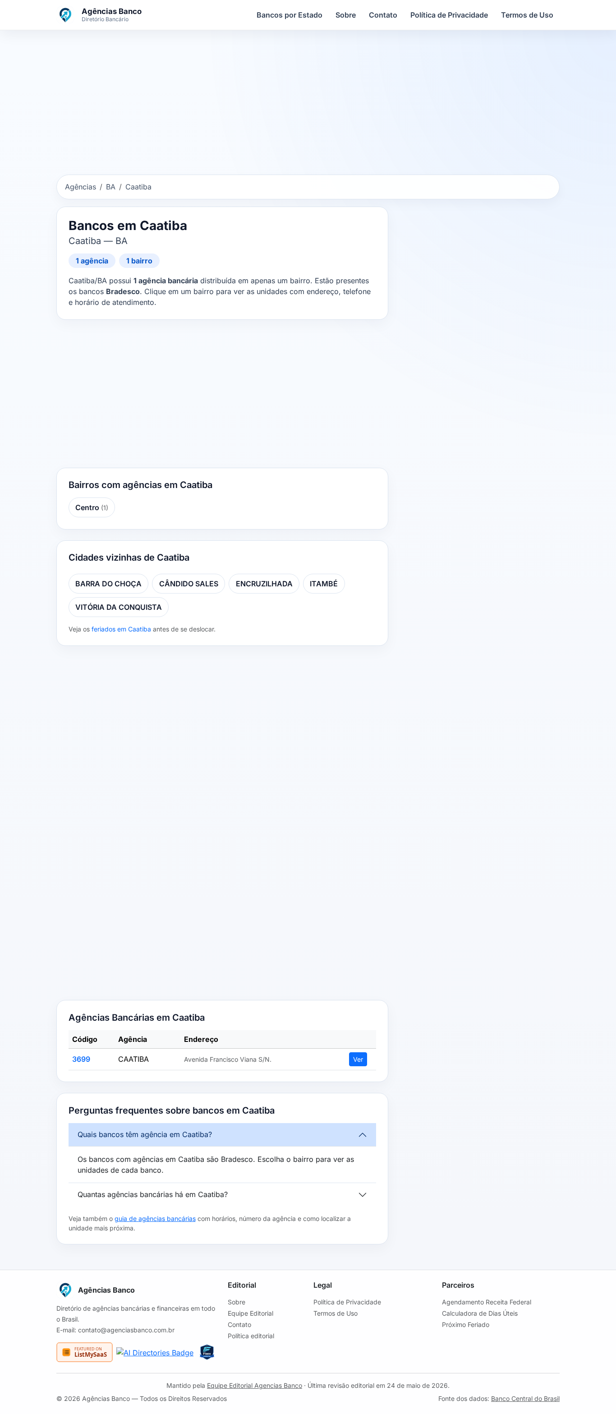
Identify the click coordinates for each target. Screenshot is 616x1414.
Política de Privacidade (449, 14)
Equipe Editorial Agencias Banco (254, 1385)
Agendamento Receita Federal (486, 1302)
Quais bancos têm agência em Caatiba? (145, 1134)
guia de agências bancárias (155, 1218)
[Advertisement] (308, 104)
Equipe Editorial (250, 1313)
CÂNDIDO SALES (188, 583)
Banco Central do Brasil (525, 1398)
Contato (383, 14)
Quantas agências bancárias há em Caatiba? (153, 1194)
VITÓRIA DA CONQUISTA (118, 607)
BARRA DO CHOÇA (108, 583)
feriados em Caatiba (121, 629)
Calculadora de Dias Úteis (480, 1313)
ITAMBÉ (324, 583)
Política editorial (251, 1336)
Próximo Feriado (465, 1324)
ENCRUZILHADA (264, 583)
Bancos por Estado (289, 14)
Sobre (346, 14)
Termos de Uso (527, 14)
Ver (358, 1059)
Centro (91, 507)
